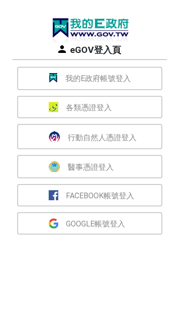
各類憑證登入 (89, 107)
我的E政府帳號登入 (98, 78)
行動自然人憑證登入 (102, 137)
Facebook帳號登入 (100, 195)
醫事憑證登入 (91, 167)
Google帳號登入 (95, 223)
